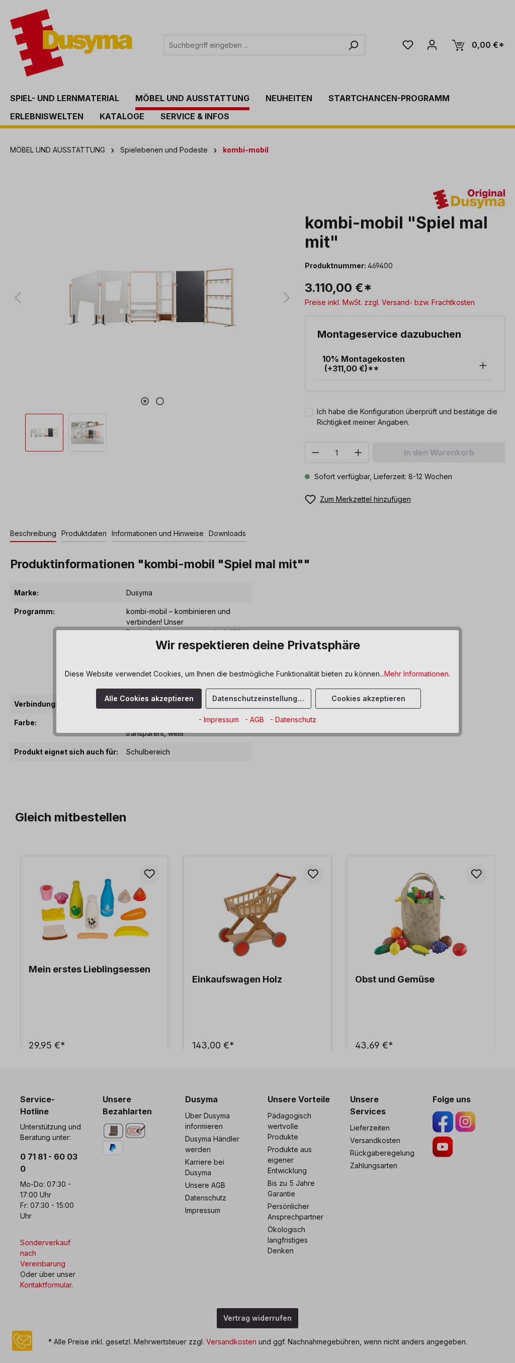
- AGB (255, 719)
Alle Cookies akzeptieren (149, 698)
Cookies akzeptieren (368, 698)
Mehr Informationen (416, 673)
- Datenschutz (293, 719)
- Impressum (220, 719)
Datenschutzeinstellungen (259, 698)
